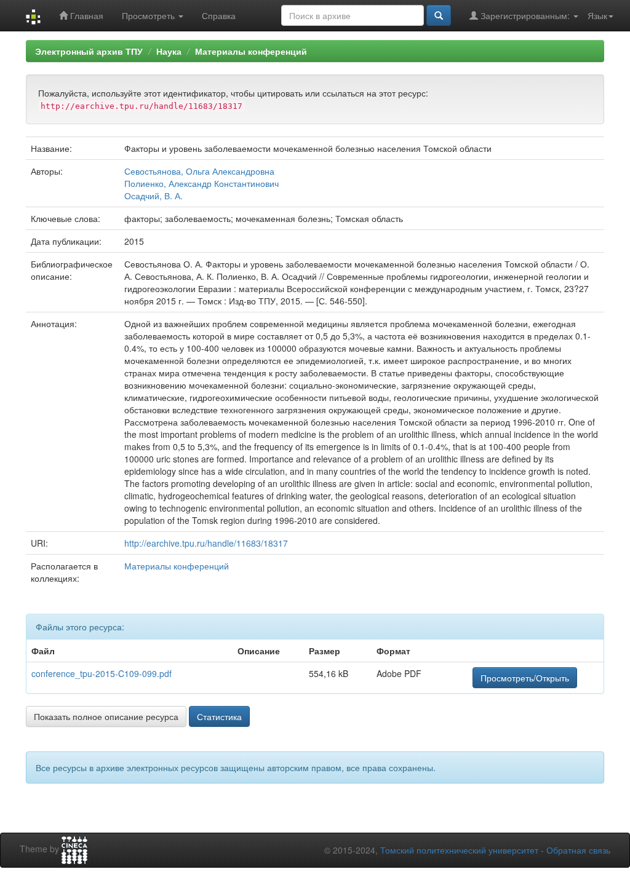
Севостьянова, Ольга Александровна (199, 171)
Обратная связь (578, 850)
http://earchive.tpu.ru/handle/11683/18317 (206, 543)
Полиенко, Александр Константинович (201, 183)
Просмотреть (149, 15)
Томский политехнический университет (459, 850)
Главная (85, 15)
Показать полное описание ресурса (106, 716)
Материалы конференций (251, 51)
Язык (597, 15)
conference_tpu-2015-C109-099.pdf (101, 673)
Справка (219, 15)
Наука (168, 51)
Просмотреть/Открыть (524, 678)
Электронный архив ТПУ (89, 51)
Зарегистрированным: (525, 15)
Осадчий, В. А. (153, 195)
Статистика (219, 716)
